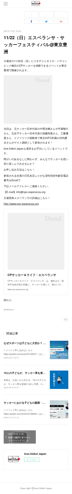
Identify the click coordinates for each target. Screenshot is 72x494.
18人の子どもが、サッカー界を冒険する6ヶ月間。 (33, 373)
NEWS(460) (9, 309)
